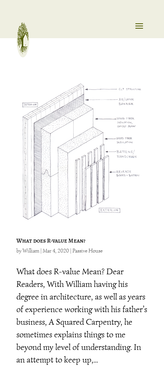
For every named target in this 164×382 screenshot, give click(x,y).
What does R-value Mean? (50, 240)
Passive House (87, 251)
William (31, 251)
